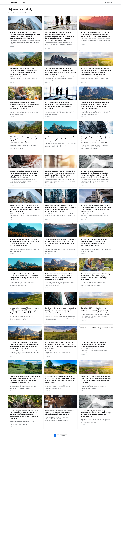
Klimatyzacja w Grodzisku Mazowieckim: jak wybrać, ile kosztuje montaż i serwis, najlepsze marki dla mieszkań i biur (60, 413)
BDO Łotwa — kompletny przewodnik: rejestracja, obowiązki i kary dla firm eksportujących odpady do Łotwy (94, 344)
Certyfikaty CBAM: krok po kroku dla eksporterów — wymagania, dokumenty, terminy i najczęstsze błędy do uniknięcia (95, 310)
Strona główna (109, 2)
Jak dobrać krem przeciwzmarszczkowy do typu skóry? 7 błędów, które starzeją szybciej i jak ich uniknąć (60, 139)
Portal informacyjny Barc (18, 2)
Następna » (63, 435)
